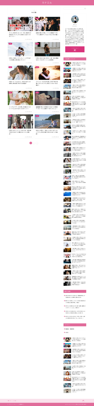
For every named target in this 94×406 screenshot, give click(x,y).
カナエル (47, 2)
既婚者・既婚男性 (69, 329)
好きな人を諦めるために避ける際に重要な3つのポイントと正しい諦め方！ (75, 306)
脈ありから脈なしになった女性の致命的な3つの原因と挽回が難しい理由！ (75, 301)
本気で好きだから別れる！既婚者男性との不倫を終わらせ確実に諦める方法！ (75, 296)
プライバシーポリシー (13, 404)
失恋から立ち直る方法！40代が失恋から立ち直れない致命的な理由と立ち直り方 (75, 312)
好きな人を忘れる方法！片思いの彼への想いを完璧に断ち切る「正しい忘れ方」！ (75, 317)
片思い (67, 332)
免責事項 (21, 404)
